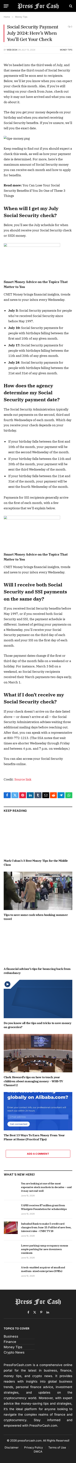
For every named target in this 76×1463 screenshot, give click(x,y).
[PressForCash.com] (38, 6)
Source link (22, 779)
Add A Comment (38, 1153)
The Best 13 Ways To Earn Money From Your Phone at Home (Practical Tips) (34, 1137)
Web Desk (12, 49)
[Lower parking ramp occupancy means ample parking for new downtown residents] (11, 1249)
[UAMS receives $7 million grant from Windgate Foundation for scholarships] (11, 1209)
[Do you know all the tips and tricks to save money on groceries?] (38, 999)
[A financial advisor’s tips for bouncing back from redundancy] (38, 945)
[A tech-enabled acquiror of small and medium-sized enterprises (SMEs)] (11, 1271)
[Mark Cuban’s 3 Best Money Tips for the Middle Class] (38, 836)
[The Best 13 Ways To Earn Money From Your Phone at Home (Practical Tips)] (38, 1111)
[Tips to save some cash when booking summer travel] (38, 891)
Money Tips (66, 49)
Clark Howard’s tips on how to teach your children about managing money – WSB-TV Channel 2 (33, 1081)
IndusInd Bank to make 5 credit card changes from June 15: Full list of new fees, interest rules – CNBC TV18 (46, 1227)
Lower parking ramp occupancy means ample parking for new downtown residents (44, 1249)
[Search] (70, 6)
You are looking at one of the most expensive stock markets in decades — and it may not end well (46, 1187)
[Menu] (6, 6)
